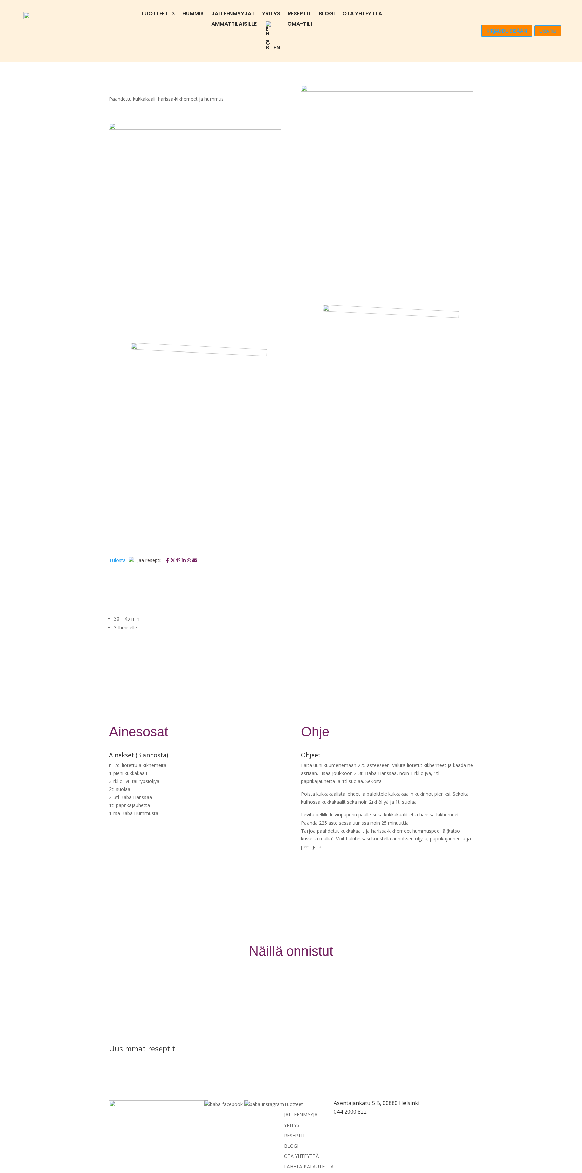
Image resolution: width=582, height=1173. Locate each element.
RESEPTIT (299, 14)
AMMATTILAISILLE (234, 25)
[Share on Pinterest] (179, 560)
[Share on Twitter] (173, 560)
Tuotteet (154, 14)
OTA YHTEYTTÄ (362, 14)
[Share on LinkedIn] (184, 560)
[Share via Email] (194, 560)
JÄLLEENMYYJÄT (233, 14)
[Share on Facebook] (168, 560)
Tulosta (118, 560)
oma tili (547, 31)
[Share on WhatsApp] (189, 560)
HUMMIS (193, 14)
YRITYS (271, 14)
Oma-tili (299, 25)
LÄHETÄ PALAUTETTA (309, 1166)
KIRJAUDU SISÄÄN (506, 31)
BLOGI (327, 14)
